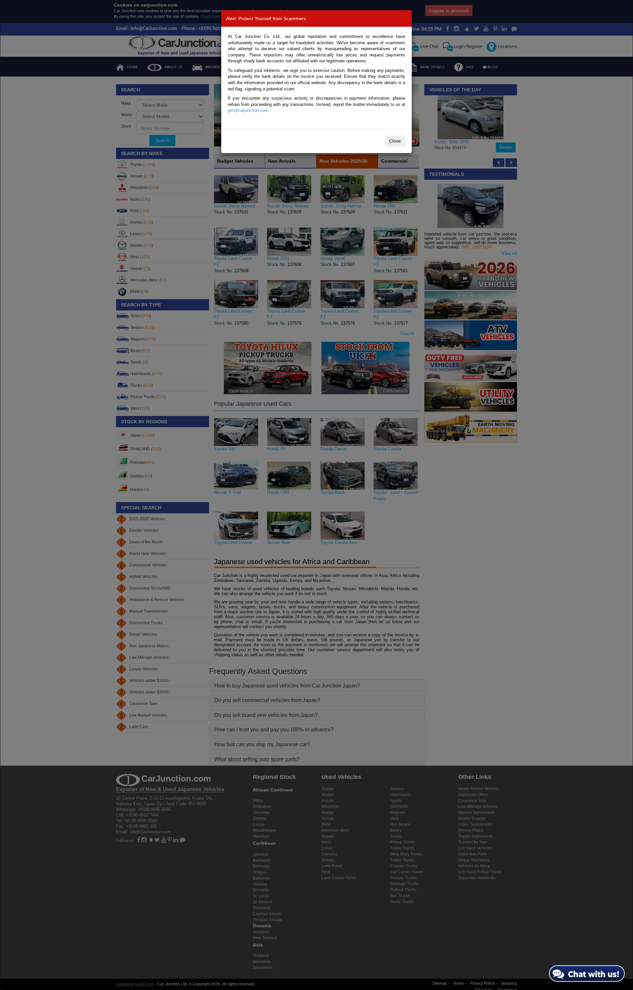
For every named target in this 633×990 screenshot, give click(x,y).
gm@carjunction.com (248, 110)
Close (395, 141)
